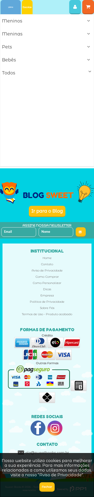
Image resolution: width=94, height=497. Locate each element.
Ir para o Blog (47, 211)
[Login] (75, 7)
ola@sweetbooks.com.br (47, 453)
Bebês (9, 60)
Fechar (47, 487)
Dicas (47, 289)
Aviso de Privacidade (47, 270)
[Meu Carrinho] (88, 7)
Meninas (12, 34)
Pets (7, 47)
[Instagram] (54, 429)
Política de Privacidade (47, 301)
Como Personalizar (47, 283)
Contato (47, 264)
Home (47, 258)
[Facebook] (38, 429)
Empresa (47, 295)
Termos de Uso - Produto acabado (47, 314)
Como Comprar (47, 276)
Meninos (12, 21)
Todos (8, 73)
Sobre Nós (47, 308)
